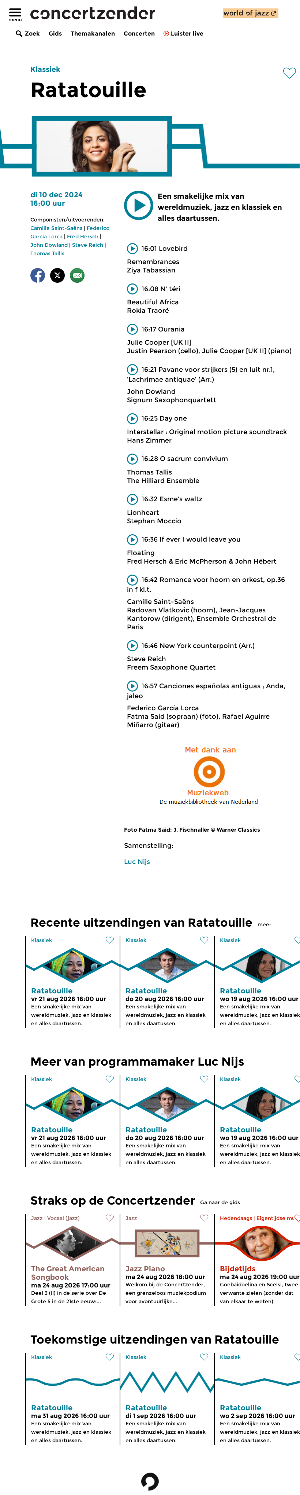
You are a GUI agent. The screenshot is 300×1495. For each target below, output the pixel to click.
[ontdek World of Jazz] (250, 13)
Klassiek (45, 69)
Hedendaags (236, 1218)
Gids (55, 33)
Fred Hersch (82, 236)
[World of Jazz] (250, 13)
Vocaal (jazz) (63, 1218)
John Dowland (49, 245)
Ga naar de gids (220, 1202)
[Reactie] (77, 276)
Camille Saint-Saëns (56, 228)
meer (264, 924)
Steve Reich (87, 245)
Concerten (139, 33)
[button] (138, 205)
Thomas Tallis (47, 253)
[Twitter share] (57, 276)
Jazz (37, 1218)
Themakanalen (93, 33)
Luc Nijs (137, 862)
